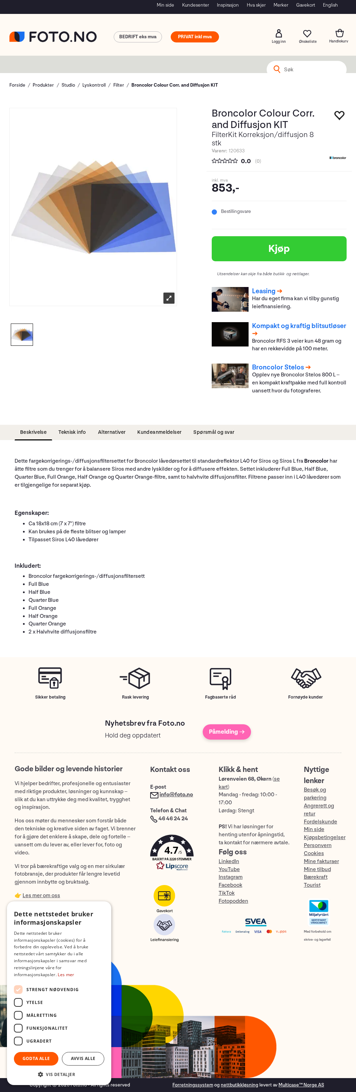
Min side (165, 5)
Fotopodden (233, 901)
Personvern (318, 845)
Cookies (314, 853)
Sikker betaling (50, 697)
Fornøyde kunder (305, 697)
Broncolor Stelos (278, 367)
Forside (17, 85)
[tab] (33, 432)
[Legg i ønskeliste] (340, 117)
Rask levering (135, 697)
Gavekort (305, 5)
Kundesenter (195, 5)
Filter (118, 85)
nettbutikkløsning (239, 1085)
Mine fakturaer (321, 861)
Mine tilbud (317, 869)
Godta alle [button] (36, 1058)
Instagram (231, 877)
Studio (68, 85)
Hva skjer (256, 5)
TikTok (227, 893)
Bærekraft (315, 877)
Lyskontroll (94, 85)
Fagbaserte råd (220, 697)
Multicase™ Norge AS (301, 1085)
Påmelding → (227, 731)
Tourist (312, 885)
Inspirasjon (228, 5)
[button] (177, 854)
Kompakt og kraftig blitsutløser (299, 326)
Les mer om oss (41, 895)
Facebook (230, 885)
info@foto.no (176, 794)
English (330, 5)
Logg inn (279, 33)
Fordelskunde (320, 822)
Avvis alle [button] (83, 1058)
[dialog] (59, 993)
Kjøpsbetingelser (325, 837)
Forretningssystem (192, 1085)
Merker (281, 5)
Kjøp (279, 248)
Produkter (43, 85)
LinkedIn (229, 861)
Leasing (263, 291)
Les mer (66, 975)
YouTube (229, 869)
